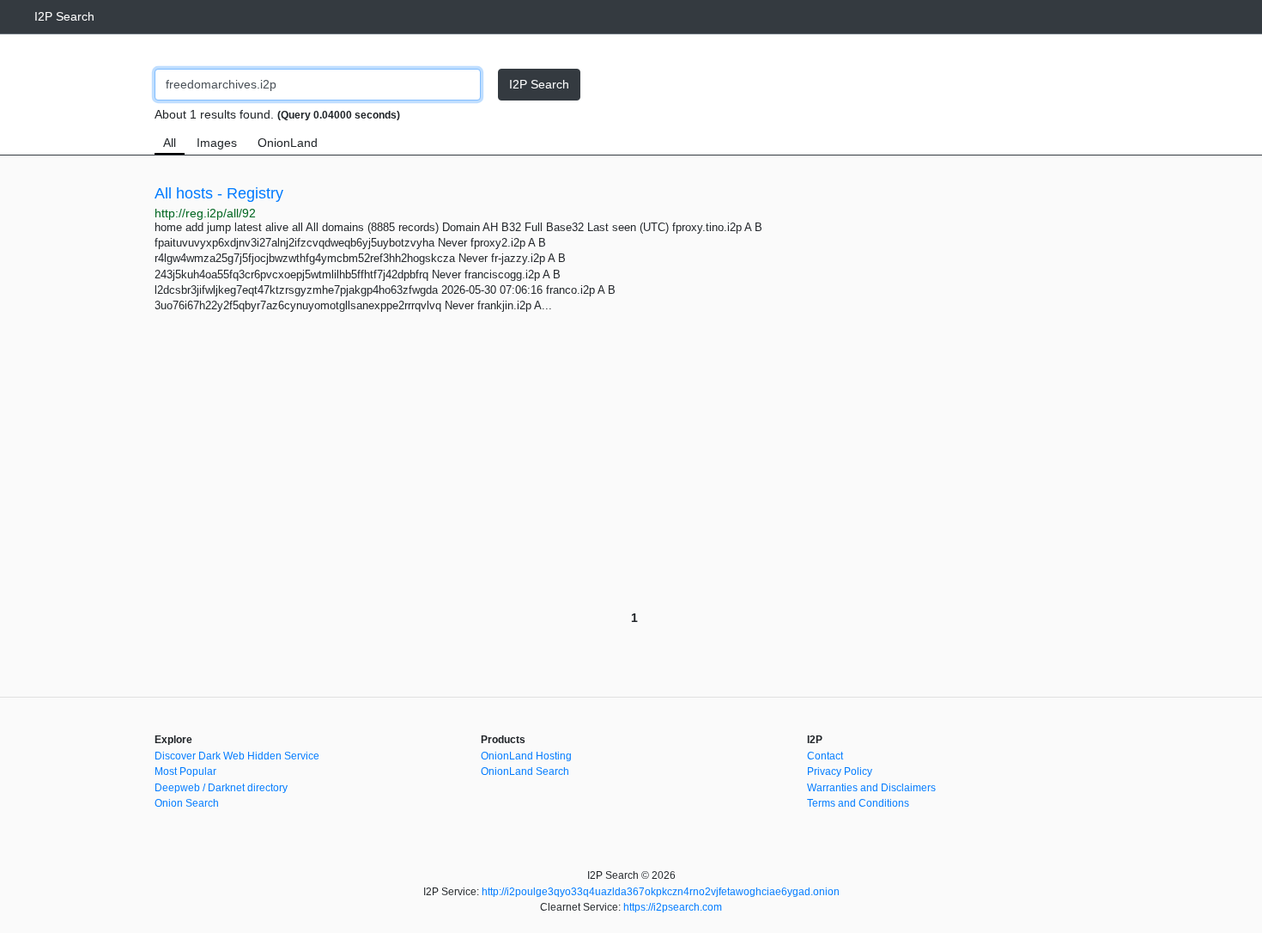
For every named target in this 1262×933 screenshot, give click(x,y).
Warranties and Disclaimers (871, 788)
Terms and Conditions (858, 803)
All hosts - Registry (219, 193)
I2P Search (64, 16)
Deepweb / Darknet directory (221, 788)
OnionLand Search (525, 771)
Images (217, 142)
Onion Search (187, 803)
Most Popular (185, 771)
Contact (825, 756)
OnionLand (288, 142)
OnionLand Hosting (526, 756)
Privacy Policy (839, 771)
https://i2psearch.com (672, 907)
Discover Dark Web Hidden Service (237, 756)
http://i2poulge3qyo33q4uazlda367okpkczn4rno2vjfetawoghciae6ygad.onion (661, 892)
